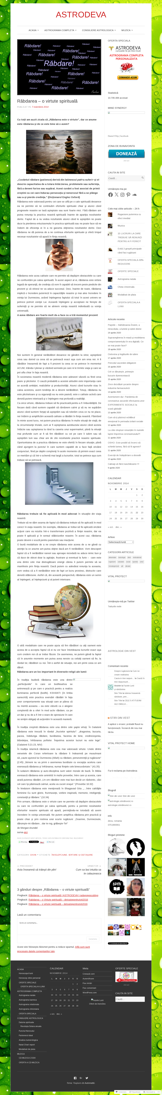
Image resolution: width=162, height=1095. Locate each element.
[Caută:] (126, 178)
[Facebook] (110, 194)
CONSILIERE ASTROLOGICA (98, 30)
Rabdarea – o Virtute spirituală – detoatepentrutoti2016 (58, 899)
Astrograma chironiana (29, 1009)
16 (142, 507)
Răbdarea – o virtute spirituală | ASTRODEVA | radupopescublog (63, 895)
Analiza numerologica (28, 1040)
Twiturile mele (114, 606)
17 (110, 513)
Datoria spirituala (26, 1022)
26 (121, 519)
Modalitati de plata (127, 294)
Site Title (118, 693)
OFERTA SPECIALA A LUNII (32, 986)
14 (131, 507)
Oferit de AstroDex (97, 1004)
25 (116, 519)
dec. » (118, 527)
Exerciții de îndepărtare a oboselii (124, 455)
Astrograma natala (127, 279)
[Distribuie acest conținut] (108, 717)
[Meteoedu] (136, 848)
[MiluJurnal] (117, 848)
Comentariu (93, 939)
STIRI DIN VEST (120, 717)
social (128, 562)
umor (141, 562)
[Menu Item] (75, 1078)
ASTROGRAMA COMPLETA (59, 30)
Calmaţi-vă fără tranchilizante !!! (123, 464)
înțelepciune (59, 855)
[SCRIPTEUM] (117, 888)
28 (131, 519)
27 (126, 519)
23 (142, 513)
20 (126, 513)
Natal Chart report (27, 1045)
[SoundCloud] (134, 194)
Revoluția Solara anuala (30, 1026)
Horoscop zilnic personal (29, 978)
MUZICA (125, 30)
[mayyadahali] (136, 888)
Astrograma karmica (28, 1000)
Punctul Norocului (26, 1031)
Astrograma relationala (29, 1004)
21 (131, 513)
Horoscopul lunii (26, 973)
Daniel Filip (113, 136)
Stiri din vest (128, 796)
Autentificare (88, 979)
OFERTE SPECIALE (128, 271)
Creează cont (89, 974)
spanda (135, 562)
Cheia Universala (126, 287)
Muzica (121, 225)
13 (126, 507)
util (122, 566)
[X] (116, 194)
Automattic (90, 1083)
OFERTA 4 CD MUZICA (29, 1062)
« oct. (111, 527)
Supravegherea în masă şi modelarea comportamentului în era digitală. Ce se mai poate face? (126, 341)
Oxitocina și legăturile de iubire (123, 354)
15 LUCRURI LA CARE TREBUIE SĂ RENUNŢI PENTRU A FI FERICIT (130, 237)
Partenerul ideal (26, 1035)
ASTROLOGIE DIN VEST (122, 651)
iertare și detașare (81, 855)
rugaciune (112, 562)
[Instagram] (122, 194)
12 (121, 507)
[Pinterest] (128, 194)
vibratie (127, 566)
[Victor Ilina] (117, 867)
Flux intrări (87, 983)
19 (121, 513)
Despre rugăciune (122, 671)
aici (26, 832)
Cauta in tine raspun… (124, 678)
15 (137, 507)
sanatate (121, 562)
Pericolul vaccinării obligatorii (122, 363)
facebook (124, 136)
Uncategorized (114, 566)
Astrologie (121, 557)
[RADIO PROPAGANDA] (136, 867)
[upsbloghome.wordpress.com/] (136, 907)
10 (110, 507)
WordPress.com (90, 993)
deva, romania (115, 821)
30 (142, 519)
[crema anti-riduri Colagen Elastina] (117, 907)
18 (116, 513)
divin (33, 855)
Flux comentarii (89, 988)
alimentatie (112, 557)
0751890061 (114, 825)
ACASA (32, 30)
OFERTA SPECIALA (27, 1014)
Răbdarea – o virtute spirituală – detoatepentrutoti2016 (58, 904)
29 (137, 519)
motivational (137, 557)
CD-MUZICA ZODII (27, 1058)
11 (116, 507)
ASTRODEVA (81, 14)
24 (110, 519)
